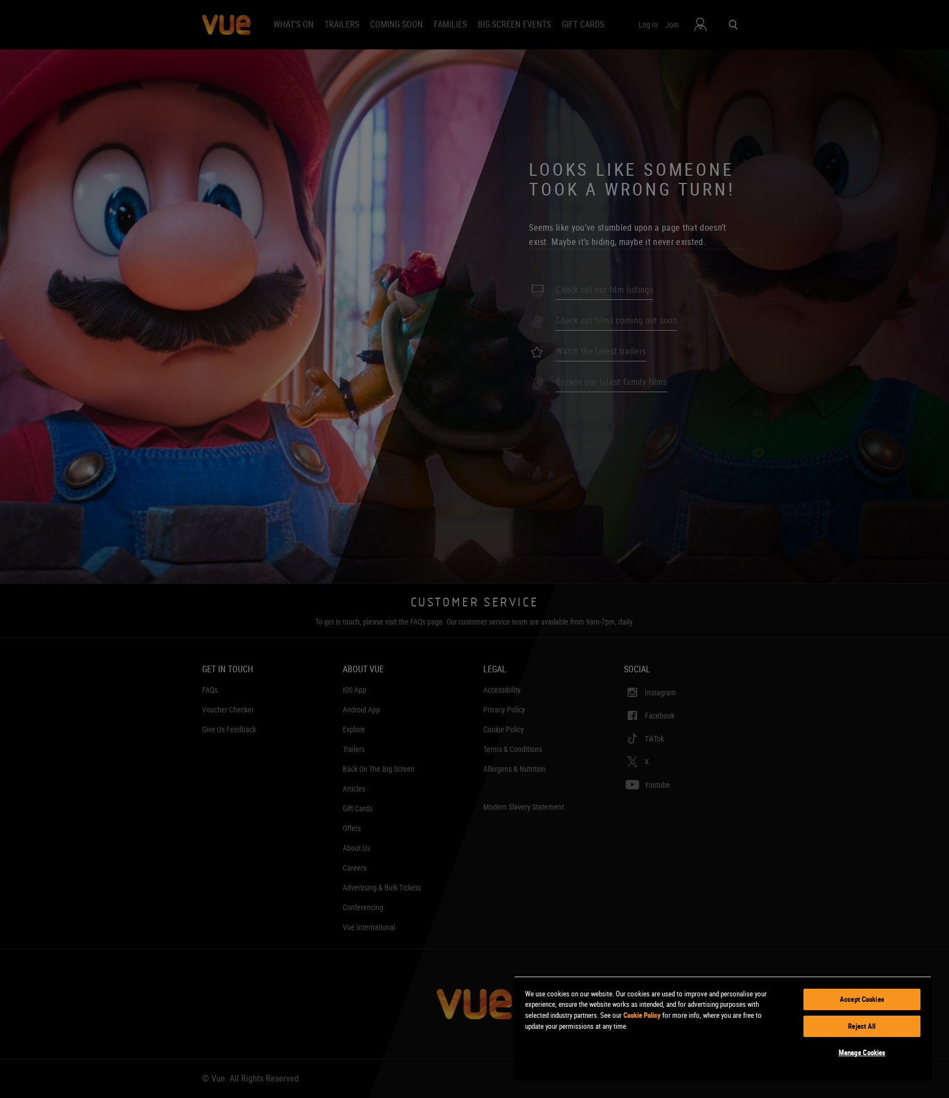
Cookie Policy (642, 1015)
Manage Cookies (862, 1052)
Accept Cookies (862, 999)
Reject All (861, 1026)
